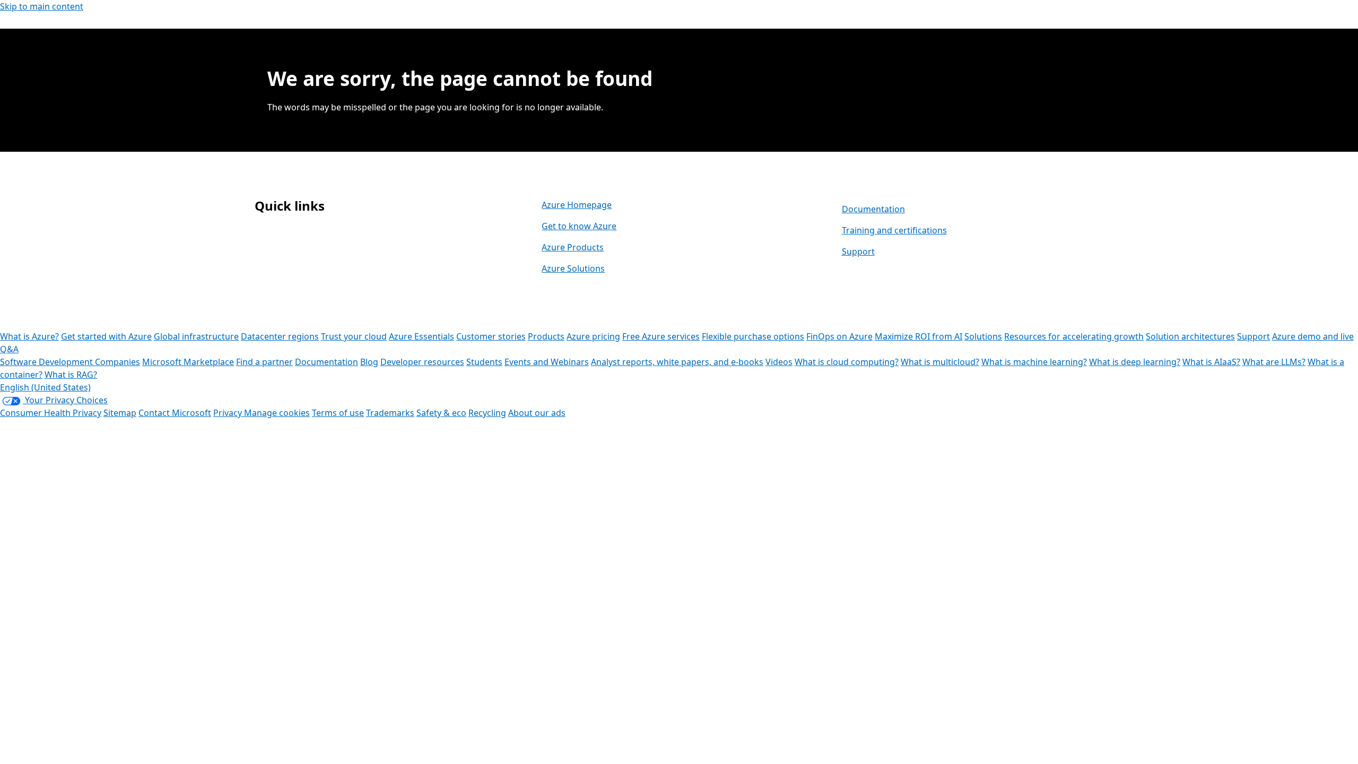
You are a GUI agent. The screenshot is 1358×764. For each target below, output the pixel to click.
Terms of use (338, 413)
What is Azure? (29, 336)
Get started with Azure (106, 336)
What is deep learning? (1134, 362)
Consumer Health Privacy (50, 413)
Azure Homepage (577, 205)
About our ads (536, 413)
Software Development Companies (70, 362)
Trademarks (390, 413)
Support (858, 251)
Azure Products (573, 247)
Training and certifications (894, 230)
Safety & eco (441, 413)
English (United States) (45, 387)
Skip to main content (41, 6)
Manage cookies (277, 413)
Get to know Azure (579, 226)
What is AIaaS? (1211, 362)
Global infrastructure (196, 336)
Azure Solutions (573, 268)
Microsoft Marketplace (188, 362)
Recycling (487, 413)
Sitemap (119, 413)
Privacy (228, 413)
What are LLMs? (1273, 362)
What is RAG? (71, 374)
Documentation (873, 209)
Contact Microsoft (174, 413)
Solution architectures (1190, 336)
